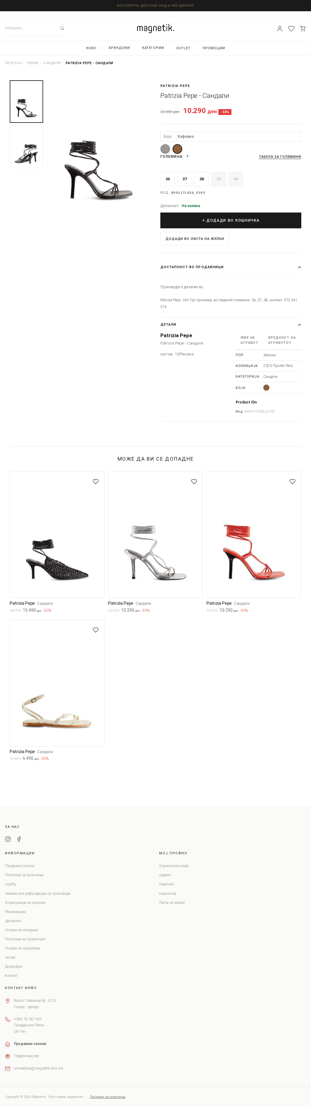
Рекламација (15, 912)
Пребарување (62, 28)
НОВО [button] (91, 48)
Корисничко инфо (174, 866)
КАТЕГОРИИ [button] (153, 48)
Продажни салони (20, 866)
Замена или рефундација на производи (37, 893)
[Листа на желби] (291, 28)
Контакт (11, 976)
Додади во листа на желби (195, 239)
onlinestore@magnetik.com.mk (38, 1068)
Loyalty (10, 884)
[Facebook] (19, 840)
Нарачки (166, 884)
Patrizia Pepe (175, 86)
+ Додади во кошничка (231, 220)
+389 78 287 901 (28, 1019)
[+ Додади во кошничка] (99, 611)
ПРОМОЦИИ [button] (214, 48)
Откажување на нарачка (25, 903)
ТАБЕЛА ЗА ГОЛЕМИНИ (280, 157)
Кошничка (167, 893)
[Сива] (165, 149)
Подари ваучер (26, 1056)
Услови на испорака (21, 930)
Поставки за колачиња (107, 1097)
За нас (10, 957)
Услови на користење (22, 948)
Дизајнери (13, 966)
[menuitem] (91, 48)
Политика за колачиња (24, 875)
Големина (171, 156)
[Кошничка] (302, 28)
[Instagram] (8, 840)
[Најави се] (279, 28)
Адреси (165, 875)
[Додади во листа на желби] (96, 481)
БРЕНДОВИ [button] (119, 48)
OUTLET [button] (183, 48)
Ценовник (13, 921)
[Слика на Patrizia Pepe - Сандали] (99, 149)
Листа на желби (172, 903)
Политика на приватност (25, 939)
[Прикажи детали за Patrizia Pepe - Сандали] (57, 535)
